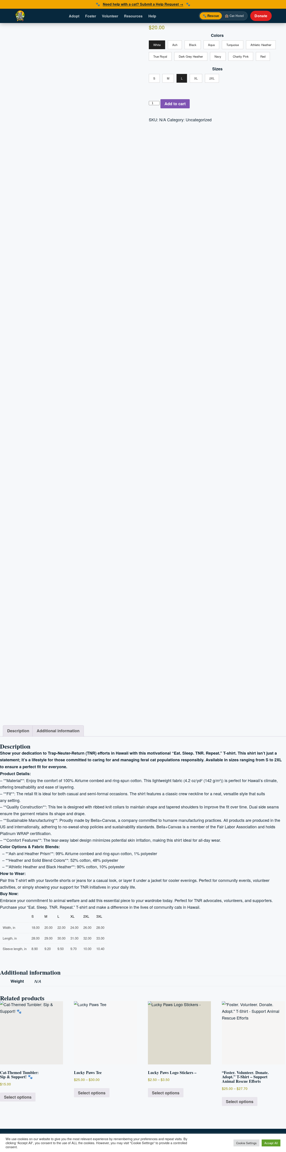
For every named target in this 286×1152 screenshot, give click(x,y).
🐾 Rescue (211, 16)
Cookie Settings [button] (246, 1143)
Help (152, 16)
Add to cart (175, 104)
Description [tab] (18, 731)
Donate (260, 15)
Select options (18, 1097)
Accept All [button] (271, 1143)
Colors (217, 35)
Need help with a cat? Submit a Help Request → (143, 4)
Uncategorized (199, 119)
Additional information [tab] (58, 731)
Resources (133, 16)
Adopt (74, 16)
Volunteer (110, 16)
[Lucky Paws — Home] (20, 16)
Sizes (217, 69)
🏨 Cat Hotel (234, 16)
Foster (90, 16)
